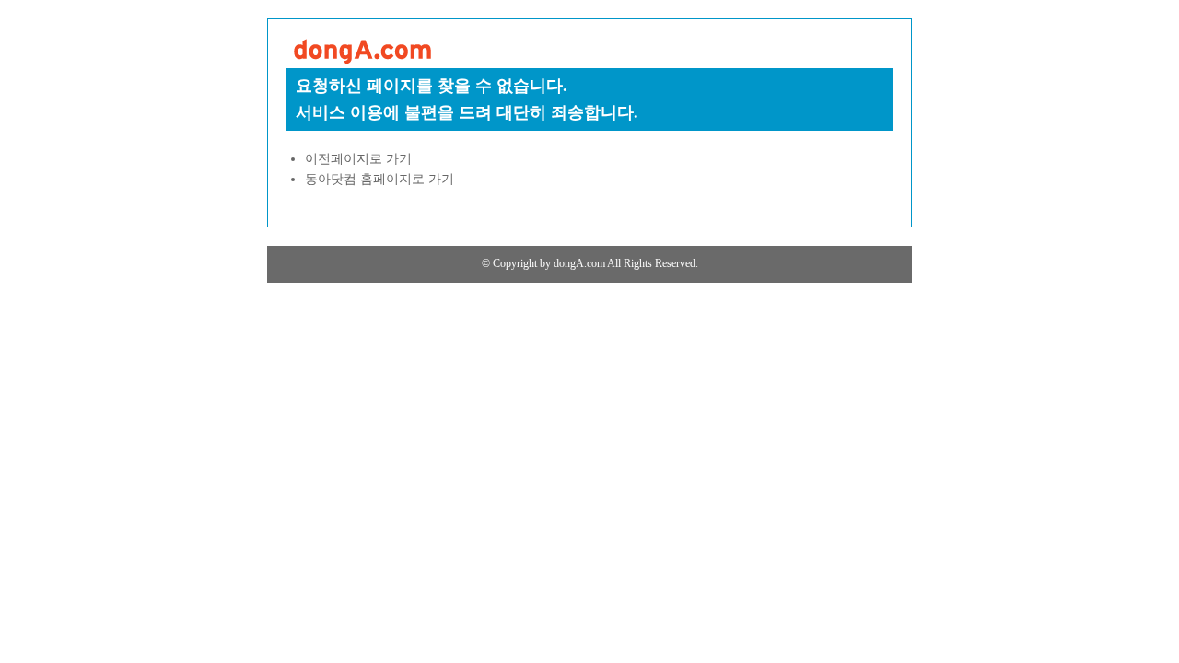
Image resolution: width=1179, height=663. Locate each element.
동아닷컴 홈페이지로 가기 (379, 179)
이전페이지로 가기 (358, 159)
